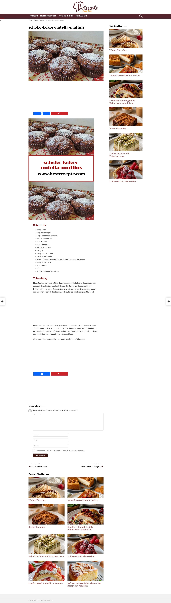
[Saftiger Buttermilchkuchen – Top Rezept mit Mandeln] (85, 571)
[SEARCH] (140, 16)
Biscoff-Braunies (36, 527)
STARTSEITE (33, 16)
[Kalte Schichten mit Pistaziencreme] (46, 544)
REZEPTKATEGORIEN (48, 16)
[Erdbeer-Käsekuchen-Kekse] (85, 544)
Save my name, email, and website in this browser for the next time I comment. (60, 450)
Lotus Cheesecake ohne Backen (82, 500)
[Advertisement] (66, 97)
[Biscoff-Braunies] (46, 514)
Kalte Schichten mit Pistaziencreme (46, 556)
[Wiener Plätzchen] (46, 487)
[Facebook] (41, 113)
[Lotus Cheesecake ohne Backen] (85, 487)
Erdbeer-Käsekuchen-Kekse (80, 556)
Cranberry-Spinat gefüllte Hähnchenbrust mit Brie (80, 528)
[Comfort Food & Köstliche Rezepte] (46, 571)
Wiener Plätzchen (37, 500)
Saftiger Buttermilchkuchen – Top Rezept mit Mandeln (84, 584)
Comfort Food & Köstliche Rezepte (45, 583)
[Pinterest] (59, 113)
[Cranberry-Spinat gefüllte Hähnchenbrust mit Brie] (85, 514)
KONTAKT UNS (81, 16)
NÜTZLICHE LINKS (66, 16)
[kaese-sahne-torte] (2, 301)
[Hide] (1, 21)
